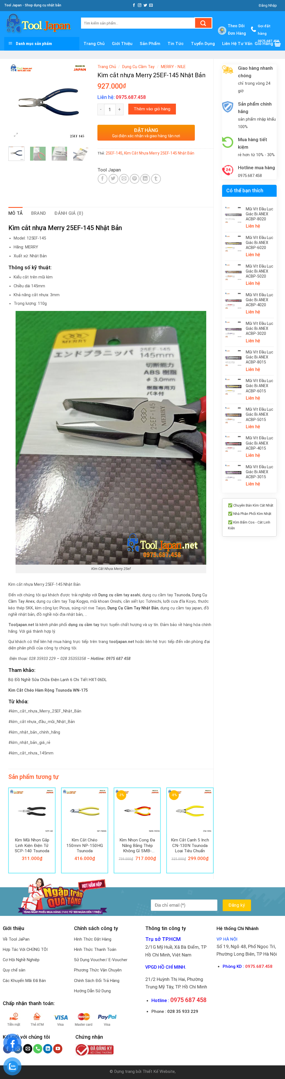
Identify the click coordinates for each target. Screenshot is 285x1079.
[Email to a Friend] (124, 179)
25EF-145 (114, 153)
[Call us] (37, 1048)
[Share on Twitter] (113, 179)
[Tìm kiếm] (203, 23)
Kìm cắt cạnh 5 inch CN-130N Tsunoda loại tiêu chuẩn (190, 845)
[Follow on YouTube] (57, 1048)
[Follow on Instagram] (139, 5)
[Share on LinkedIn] (145, 179)
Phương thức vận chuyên (98, 970)
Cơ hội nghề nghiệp (21, 960)
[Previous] (17, 102)
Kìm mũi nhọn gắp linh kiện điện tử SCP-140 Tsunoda (32, 845)
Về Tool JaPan (16, 939)
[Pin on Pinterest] (134, 179)
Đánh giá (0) (68, 213)
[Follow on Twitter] (145, 5)
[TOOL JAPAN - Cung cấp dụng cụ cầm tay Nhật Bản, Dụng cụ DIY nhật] (38, 24)
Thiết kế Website (158, 1071)
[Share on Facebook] (102, 179)
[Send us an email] (151, 5)
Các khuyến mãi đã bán (24, 980)
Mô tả (15, 213)
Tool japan (109, 170)
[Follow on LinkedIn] (47, 1048)
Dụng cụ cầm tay (138, 66)
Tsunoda (182, 595)
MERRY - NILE (173, 66)
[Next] (80, 102)
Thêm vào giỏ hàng (152, 108)
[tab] (15, 213)
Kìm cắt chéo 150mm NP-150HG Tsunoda (84, 845)
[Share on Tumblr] (156, 179)
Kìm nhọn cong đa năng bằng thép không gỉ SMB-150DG (137, 845)
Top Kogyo (78, 601)
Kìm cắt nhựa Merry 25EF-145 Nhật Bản (159, 153)
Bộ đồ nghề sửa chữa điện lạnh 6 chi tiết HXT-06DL (57, 679)
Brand (38, 213)
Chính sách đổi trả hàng (96, 980)
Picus (65, 608)
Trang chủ (106, 66)
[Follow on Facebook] (134, 5)
